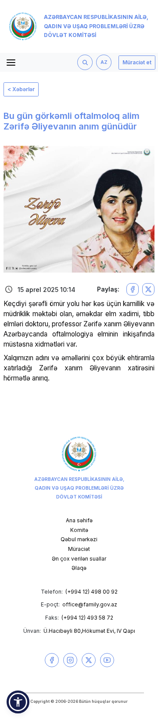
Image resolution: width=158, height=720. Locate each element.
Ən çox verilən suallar (79, 558)
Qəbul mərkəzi (79, 539)
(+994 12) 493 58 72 (87, 617)
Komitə (79, 530)
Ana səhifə (79, 520)
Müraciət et (136, 62)
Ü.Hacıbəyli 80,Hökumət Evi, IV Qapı (89, 631)
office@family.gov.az (89, 604)
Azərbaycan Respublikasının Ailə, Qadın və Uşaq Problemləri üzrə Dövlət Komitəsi (96, 26)
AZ (104, 62)
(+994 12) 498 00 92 (91, 591)
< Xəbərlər (21, 89)
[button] (18, 702)
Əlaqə (79, 568)
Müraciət (79, 549)
